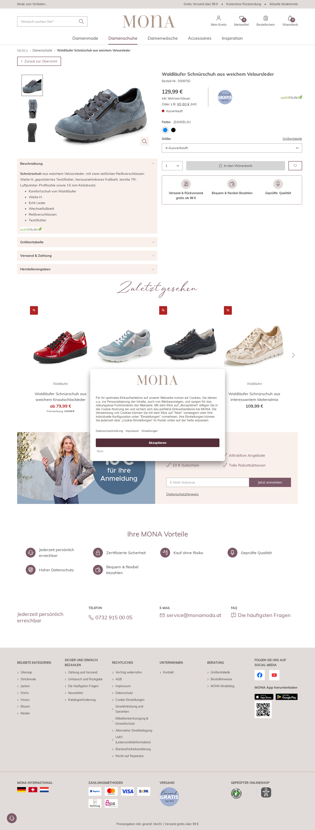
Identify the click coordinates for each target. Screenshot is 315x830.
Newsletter (75, 693)
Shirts (25, 693)
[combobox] (52, 21)
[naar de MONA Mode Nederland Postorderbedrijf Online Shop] (44, 789)
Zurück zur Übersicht (40, 61)
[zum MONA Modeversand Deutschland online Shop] (21, 789)
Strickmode (28, 679)
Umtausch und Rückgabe (85, 679)
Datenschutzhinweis (182, 494)
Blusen (25, 706)
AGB (119, 679)
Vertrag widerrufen (129, 672)
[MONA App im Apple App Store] (264, 696)
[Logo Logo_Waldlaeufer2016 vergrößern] (31, 229)
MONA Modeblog (222, 686)
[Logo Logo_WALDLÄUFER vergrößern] (291, 97)
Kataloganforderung (82, 700)
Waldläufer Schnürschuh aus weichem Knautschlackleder (61, 396)
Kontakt (168, 672)
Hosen (25, 700)
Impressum (123, 686)
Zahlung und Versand (82, 672)
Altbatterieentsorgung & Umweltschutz (131, 721)
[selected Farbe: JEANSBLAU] (165, 129)
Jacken (25, 686)
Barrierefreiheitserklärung (133, 749)
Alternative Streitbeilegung (134, 730)
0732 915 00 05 (113, 617)
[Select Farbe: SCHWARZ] (173, 129)
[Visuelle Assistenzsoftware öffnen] (264, 792)
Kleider (25, 713)
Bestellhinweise (221, 679)
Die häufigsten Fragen (264, 615)
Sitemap (26, 672)
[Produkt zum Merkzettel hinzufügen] (295, 165)
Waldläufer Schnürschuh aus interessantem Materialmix (254, 396)
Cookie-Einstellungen (130, 700)
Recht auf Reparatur (130, 756)
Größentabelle (292, 139)
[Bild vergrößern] (144, 141)
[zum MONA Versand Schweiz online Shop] (32, 789)
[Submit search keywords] (81, 21)
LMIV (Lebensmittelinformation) (133, 739)
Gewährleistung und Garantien (129, 709)
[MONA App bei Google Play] (287, 696)
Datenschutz (124, 693)
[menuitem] (85, 39)
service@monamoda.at (193, 615)
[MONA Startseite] (149, 21)
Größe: (166, 139)
